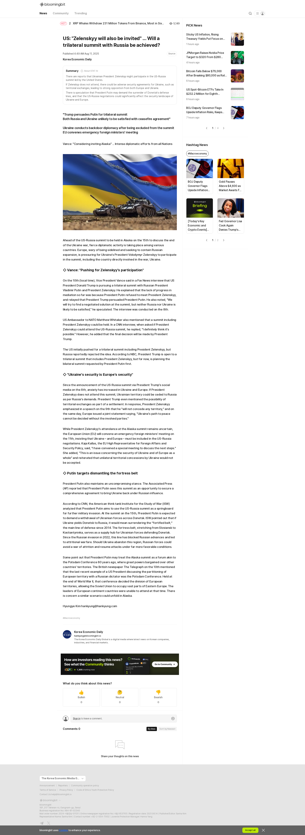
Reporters (63, 785)
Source (171, 53)
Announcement (47, 785)
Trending (80, 13)
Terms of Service (48, 790)
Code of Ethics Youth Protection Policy (95, 790)
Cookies (63, 830)
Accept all (250, 830)
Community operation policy (85, 785)
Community (61, 13)
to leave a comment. (87, 718)
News (43, 13)
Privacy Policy (66, 790)
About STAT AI (91, 71)
